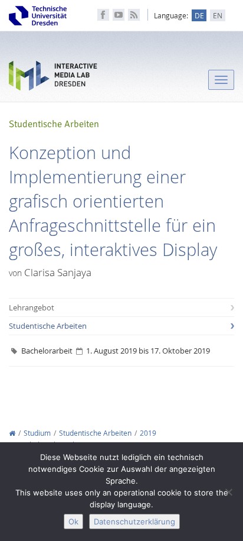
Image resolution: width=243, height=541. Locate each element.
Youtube (118, 15)
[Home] (12, 433)
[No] (228, 492)
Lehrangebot (31, 307)
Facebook (103, 15)
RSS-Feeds (134, 15)
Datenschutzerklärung (134, 521)
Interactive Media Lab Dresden (53, 78)
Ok (73, 521)
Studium (37, 433)
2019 (148, 433)
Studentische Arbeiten (48, 325)
